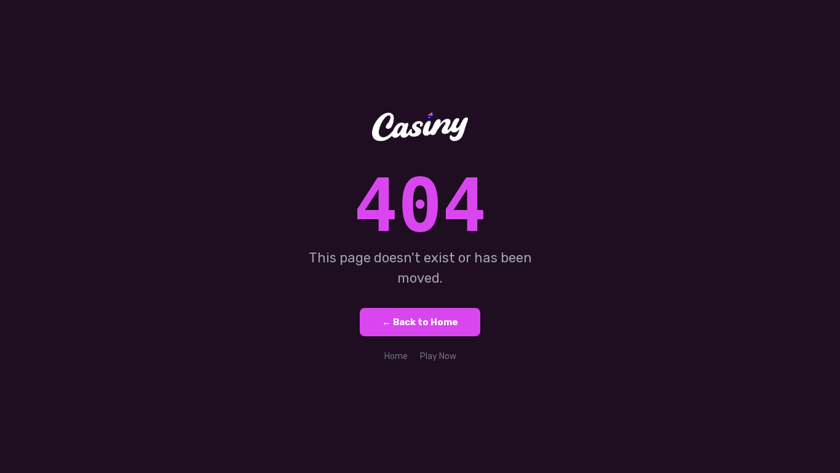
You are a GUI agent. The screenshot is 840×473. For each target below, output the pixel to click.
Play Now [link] (438, 356)
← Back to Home (420, 322)
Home (396, 356)
